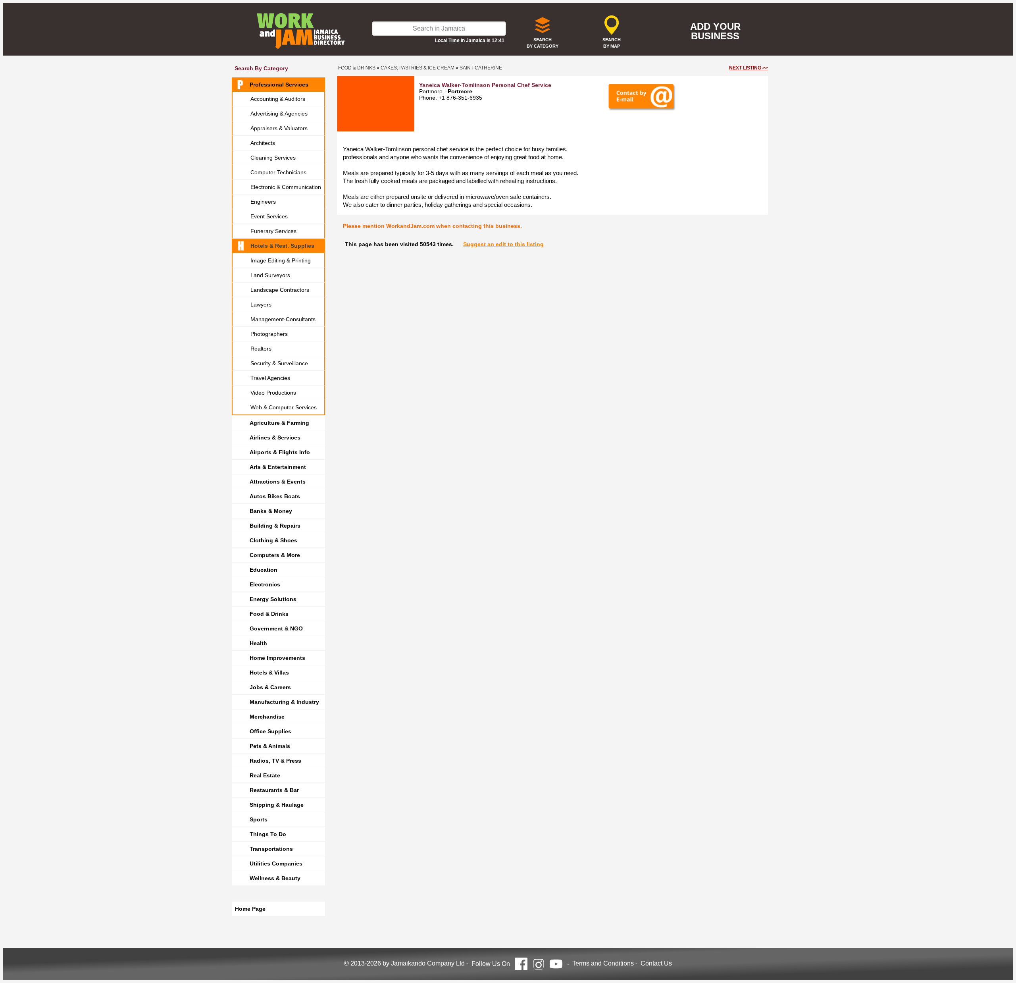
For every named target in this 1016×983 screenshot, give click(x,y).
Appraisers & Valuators (279, 128)
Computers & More (275, 555)
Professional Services (279, 84)
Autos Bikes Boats (275, 496)
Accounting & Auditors (277, 99)
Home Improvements (277, 658)
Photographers (269, 334)
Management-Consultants (283, 319)
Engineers (263, 202)
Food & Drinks (269, 614)
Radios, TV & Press (275, 760)
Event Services (269, 216)
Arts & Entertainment (278, 467)
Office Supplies (270, 731)
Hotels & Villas (269, 672)
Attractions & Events (278, 481)
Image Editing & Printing (280, 260)
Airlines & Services (275, 437)
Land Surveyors (270, 275)
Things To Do (268, 834)
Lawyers (260, 304)
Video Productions (273, 392)
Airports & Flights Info (280, 452)
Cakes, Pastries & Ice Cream (417, 68)
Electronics (265, 584)
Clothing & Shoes (273, 540)
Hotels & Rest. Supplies (282, 246)
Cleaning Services (273, 157)
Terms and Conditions (603, 963)
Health (258, 643)
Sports (258, 819)
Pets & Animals (270, 746)
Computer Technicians (278, 172)
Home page (250, 909)
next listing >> (748, 68)
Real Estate (265, 775)
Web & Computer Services (283, 407)
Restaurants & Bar (274, 790)
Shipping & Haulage (277, 805)
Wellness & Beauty (275, 878)
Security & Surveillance (279, 363)
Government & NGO (276, 628)
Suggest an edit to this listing (503, 244)
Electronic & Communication (285, 187)
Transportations (271, 849)
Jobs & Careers (270, 687)
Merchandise (267, 716)
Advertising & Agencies (279, 113)
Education (263, 570)
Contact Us (656, 963)
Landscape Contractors (279, 290)
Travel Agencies (270, 378)
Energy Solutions (273, 599)
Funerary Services (273, 231)
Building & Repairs (275, 525)
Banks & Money (271, 511)
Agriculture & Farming (279, 423)
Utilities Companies (276, 863)
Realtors (260, 348)
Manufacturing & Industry (284, 702)
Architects (262, 143)
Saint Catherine (481, 68)
